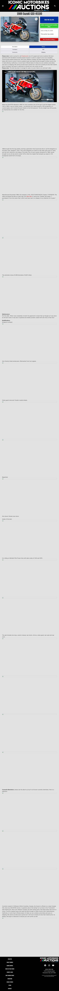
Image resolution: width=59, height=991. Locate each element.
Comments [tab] (14, 52)
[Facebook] (45, 965)
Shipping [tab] (43, 52)
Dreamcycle (25, 56)
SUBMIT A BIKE (10, 972)
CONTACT (10, 988)
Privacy (48, 976)
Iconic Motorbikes (47, 975)
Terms (45, 976)
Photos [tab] (43, 46)
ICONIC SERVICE (10, 965)
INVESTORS (10, 979)
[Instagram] (49, 965)
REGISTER (10, 959)
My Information (51, 976)
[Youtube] (53, 965)
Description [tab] (14, 46)
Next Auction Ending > (49, 39)
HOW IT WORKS (10, 962)
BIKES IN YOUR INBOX (9, 969)
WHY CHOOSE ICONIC (10, 975)
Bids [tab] (43, 49)
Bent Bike (29, 196)
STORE (10, 985)
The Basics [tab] (14, 49)
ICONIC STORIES (10, 982)
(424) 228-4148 (49, 969)
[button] (55, 6)
